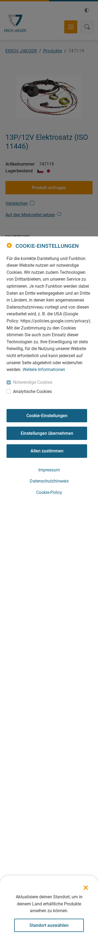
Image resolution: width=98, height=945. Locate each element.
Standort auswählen (49, 925)
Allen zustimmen (46, 451)
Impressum (49, 469)
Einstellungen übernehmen (47, 433)
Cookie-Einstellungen (47, 415)
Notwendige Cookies (32, 382)
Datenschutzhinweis (49, 481)
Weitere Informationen (44, 369)
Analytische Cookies (32, 391)
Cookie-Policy (49, 492)
